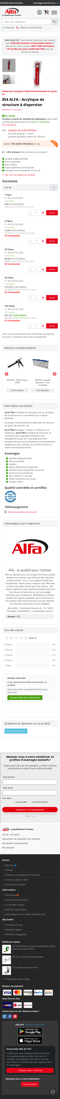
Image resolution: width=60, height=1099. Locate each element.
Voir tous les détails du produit (20, 174)
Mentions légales (14, 929)
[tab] (30, 187)
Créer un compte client (17, 879)
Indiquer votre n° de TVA (30, 1070)
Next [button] (54, 373)
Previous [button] (6, 373)
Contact (9, 870)
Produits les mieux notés (18, 979)
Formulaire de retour (16, 884)
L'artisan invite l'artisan (17, 899)
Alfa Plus (10, 865)
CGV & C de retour (11, 834)
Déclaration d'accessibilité (15, 843)
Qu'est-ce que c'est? (35, 1024)
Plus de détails (9, 124)
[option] (17, 373)
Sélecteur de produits (16, 909)
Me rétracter (8, 847)
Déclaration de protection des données (21, 838)
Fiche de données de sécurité (22, 512)
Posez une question (15, 731)
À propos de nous (14, 924)
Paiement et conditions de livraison (23, 875)
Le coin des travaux (15, 904)
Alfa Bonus (11, 895)
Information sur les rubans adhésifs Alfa (25, 914)
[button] (30, 187)
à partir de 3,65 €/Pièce (22, 130)
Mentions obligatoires (16, 934)
